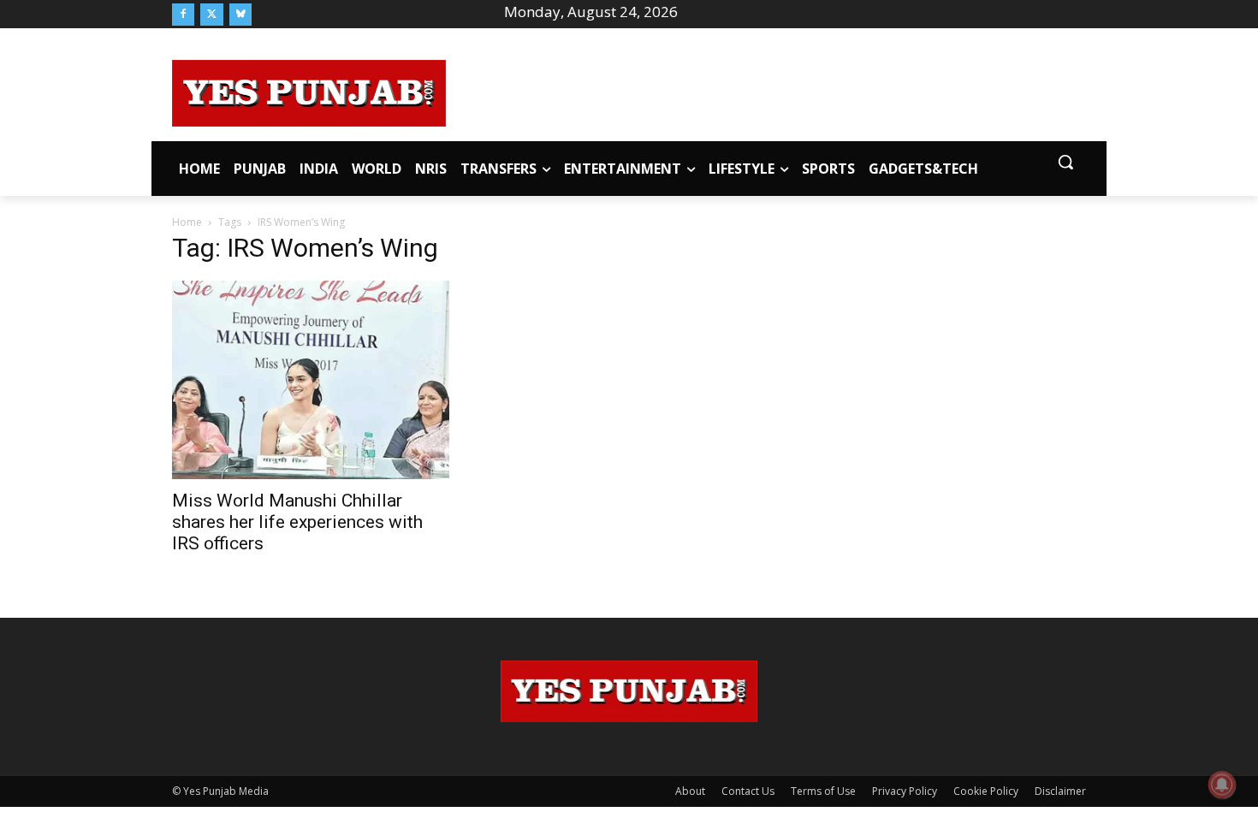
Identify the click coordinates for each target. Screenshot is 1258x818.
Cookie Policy (985, 791)
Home (187, 222)
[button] (1065, 161)
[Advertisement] (765, 90)
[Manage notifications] (1222, 784)
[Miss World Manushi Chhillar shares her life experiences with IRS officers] (310, 379)
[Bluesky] (240, 14)
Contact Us (747, 791)
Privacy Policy (904, 791)
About (690, 791)
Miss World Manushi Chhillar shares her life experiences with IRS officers (297, 522)
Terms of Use (823, 791)
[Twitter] (211, 14)
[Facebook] (183, 14)
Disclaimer (1060, 791)
